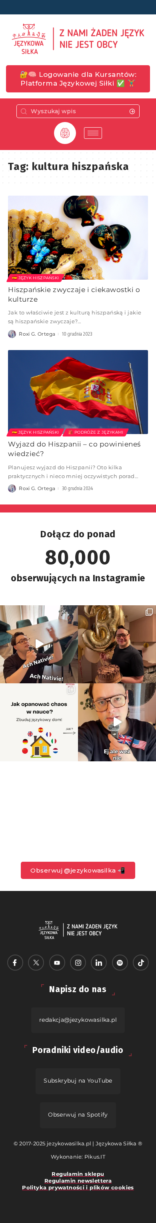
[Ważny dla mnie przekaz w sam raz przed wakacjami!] (117, 722)
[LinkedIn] (99, 963)
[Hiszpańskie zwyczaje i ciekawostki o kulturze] (78, 238)
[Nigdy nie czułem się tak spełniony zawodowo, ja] (117, 644)
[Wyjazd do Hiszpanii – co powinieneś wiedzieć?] (78, 392)
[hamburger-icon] (93, 133)
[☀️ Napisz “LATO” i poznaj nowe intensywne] (39, 644)
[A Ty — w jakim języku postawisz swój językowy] (39, 722)
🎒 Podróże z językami (95, 432)
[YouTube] (57, 963)
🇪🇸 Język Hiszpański (35, 277)
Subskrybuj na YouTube (78, 1080)
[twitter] (36, 963)
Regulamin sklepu (78, 1174)
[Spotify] (120, 963)
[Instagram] (78, 963)
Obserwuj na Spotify (78, 1114)
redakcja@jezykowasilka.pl (78, 1020)
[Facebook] (15, 963)
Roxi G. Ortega (37, 334)
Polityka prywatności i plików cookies (78, 1187)
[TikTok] (141, 963)
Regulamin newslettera (78, 1180)
